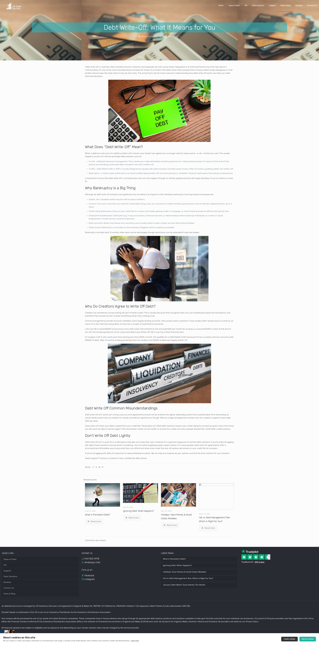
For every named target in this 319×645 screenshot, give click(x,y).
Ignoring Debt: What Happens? (138, 511)
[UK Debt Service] (13, 5)
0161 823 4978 (91, 558)
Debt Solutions (10, 576)
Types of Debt (9, 559)
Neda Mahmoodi (149, 36)
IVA (5, 565)
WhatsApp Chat (92, 562)
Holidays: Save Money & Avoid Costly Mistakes (184, 572)
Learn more (135, 641)
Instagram (89, 579)
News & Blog (9, 594)
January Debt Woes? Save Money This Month (184, 585)
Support (7, 571)
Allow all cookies (308, 639)
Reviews (7, 582)
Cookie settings (289, 639)
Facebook (89, 575)
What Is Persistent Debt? (97, 514)
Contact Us (8, 588)
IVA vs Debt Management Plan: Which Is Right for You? (188, 578)
